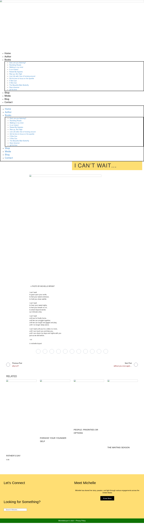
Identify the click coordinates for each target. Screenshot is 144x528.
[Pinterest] (52, 351)
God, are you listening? (17, 63)
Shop (7, 92)
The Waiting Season (118, 447)
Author (7, 56)
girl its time (13, 89)
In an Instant (13, 69)
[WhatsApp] (85, 351)
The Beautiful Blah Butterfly (19, 85)
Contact (8, 102)
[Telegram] (78, 351)
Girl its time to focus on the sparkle (21, 78)
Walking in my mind (16, 67)
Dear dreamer (14, 87)
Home (7, 53)
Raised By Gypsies (16, 71)
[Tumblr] (58, 351)
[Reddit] (72, 351)
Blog (6, 99)
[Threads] (106, 351)
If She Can (13, 80)
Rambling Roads (15, 65)
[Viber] (92, 351)
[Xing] (99, 351)
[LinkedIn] (65, 351)
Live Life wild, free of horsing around (22, 76)
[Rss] (37, 492)
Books (7, 59)
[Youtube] (43, 492)
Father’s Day (13, 456)
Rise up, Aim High (15, 74)
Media (7, 95)
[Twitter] (45, 351)
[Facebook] (38, 351)
